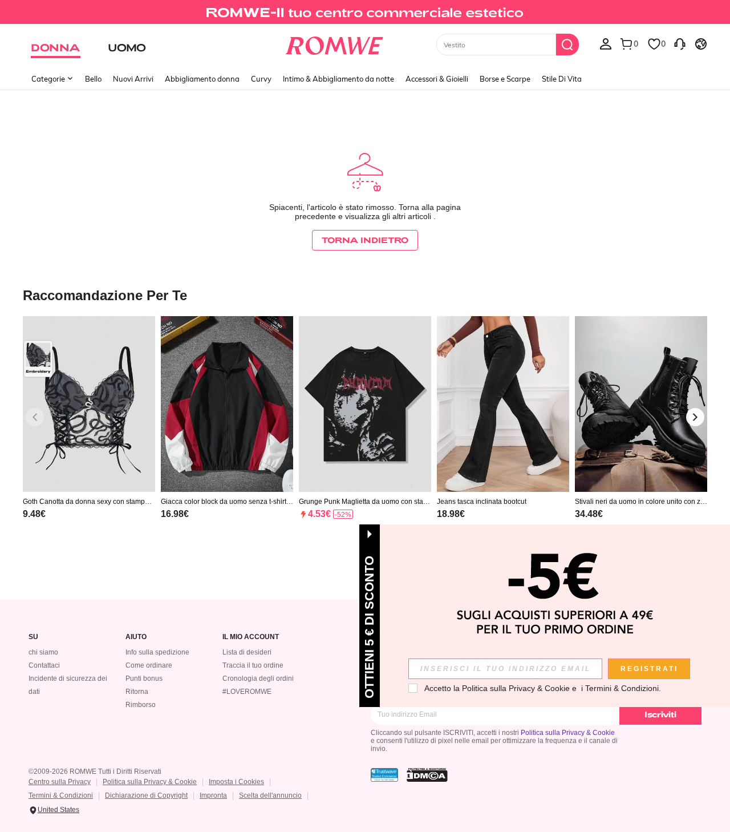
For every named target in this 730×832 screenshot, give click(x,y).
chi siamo (43, 652)
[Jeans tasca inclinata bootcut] (503, 404)
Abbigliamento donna (202, 78)
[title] (365, 295)
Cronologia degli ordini (258, 678)
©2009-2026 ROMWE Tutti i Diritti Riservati (95, 772)
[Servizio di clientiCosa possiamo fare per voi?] (680, 43)
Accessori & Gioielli (436, 78)
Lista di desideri (246, 652)
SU (33, 637)
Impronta (213, 795)
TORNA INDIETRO (365, 240)
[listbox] (605, 43)
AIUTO (136, 637)
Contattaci (44, 665)
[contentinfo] (34, 514)
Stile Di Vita (562, 78)
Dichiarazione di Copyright (146, 795)
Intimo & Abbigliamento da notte (338, 78)
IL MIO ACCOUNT (250, 637)
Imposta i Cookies (236, 782)
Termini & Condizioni (61, 795)
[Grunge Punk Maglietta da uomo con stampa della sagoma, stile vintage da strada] (365, 404)
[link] (364, 13)
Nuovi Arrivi (133, 78)
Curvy (261, 78)
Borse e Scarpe (505, 78)
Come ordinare (148, 665)
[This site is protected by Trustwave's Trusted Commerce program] (384, 775)
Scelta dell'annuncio (270, 795)
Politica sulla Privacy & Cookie (568, 733)
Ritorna (136, 692)
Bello (93, 78)
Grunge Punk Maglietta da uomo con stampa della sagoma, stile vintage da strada (364, 502)
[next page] (695, 417)
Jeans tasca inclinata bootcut (481, 502)
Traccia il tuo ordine (252, 665)
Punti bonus (144, 678)
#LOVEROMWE (246, 692)
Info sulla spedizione (157, 652)
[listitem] (89, 432)
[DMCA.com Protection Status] (427, 775)
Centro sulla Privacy (60, 782)
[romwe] (334, 43)
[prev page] (35, 417)
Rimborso (140, 705)
